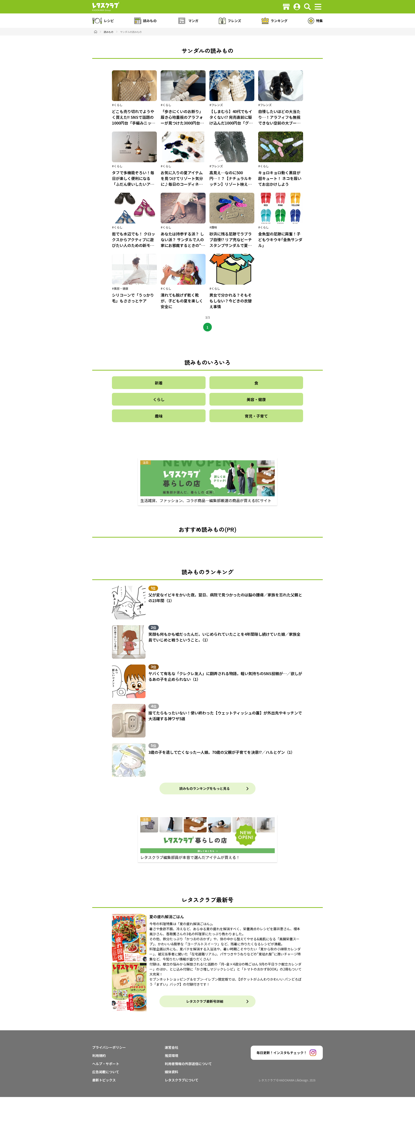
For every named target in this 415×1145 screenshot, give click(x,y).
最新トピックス (104, 1080)
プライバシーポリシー (109, 1047)
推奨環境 (171, 1055)
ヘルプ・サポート (105, 1063)
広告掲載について (105, 1071)
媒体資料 (171, 1071)
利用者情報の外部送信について (188, 1063)
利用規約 (99, 1055)
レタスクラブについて (181, 1080)
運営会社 (171, 1047)
